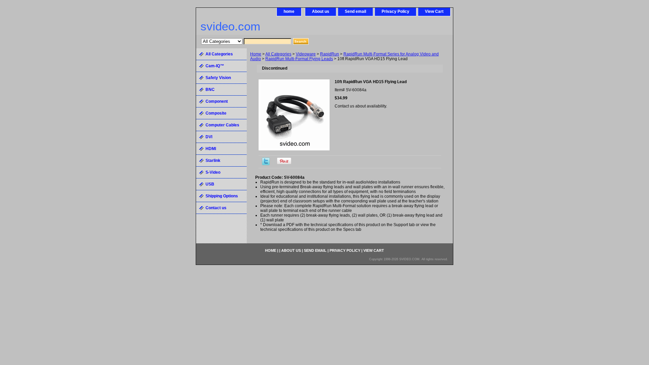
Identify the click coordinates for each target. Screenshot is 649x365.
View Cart (434, 11)
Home (255, 54)
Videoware (306, 54)
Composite (216, 113)
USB (210, 184)
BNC (210, 89)
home (289, 11)
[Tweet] (266, 164)
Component (217, 101)
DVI (209, 137)
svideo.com (230, 26)
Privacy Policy (395, 11)
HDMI (211, 148)
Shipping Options (222, 196)
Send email (355, 11)
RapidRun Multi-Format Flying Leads (299, 58)
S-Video (213, 172)
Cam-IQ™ (215, 66)
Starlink (213, 160)
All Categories (278, 54)
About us (320, 11)
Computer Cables (222, 125)
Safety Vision (218, 77)
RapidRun (329, 54)
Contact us (216, 207)
